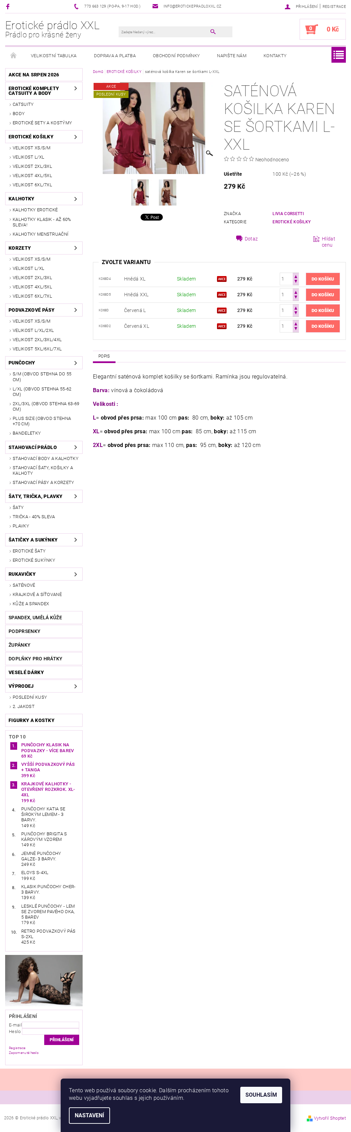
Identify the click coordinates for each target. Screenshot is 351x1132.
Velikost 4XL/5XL (32, 175)
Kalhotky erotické (35, 209)
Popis (104, 356)
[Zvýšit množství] (296, 276)
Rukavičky (22, 574)
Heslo (15, 1031)
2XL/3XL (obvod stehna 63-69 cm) (46, 406)
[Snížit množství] (296, 282)
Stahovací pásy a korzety (43, 482)
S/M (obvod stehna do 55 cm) (42, 376)
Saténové (24, 585)
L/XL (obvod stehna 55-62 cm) (42, 391)
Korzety (20, 248)
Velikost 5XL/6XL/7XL (37, 348)
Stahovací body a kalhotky (45, 458)
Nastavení (89, 1115)
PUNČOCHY (22, 362)
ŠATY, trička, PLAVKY (35, 496)
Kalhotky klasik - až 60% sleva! (42, 222)
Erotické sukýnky (34, 560)
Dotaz (251, 238)
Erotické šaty (29, 550)
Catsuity (23, 104)
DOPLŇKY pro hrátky (36, 658)
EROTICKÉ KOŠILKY (31, 136)
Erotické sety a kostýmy (42, 122)
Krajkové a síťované (37, 594)
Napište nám (231, 55)
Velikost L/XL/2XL (33, 330)
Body (19, 113)
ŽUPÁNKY (20, 645)
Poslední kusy (30, 697)
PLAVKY (21, 525)
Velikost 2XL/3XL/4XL (37, 339)
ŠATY (18, 507)
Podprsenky (24, 631)
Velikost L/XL (28, 157)
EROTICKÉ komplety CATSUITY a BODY (34, 91)
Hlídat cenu (328, 242)
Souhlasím (261, 1095)
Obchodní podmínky (176, 55)
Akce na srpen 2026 (34, 74)
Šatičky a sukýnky (33, 540)
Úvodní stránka (13, 56)
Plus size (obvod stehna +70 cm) (42, 421)
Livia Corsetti (288, 213)
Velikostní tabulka (54, 55)
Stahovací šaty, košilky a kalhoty (43, 470)
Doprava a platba (115, 55)
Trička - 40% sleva (34, 516)
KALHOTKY (22, 198)
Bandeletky (27, 433)
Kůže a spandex (31, 603)
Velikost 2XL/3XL (32, 166)
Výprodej (21, 686)
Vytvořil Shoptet (330, 1118)
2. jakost (24, 706)
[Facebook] (8, 6)
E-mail (15, 1025)
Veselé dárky (26, 672)
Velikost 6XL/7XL (32, 184)
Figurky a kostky (32, 720)
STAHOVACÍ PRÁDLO (33, 447)
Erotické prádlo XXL (52, 29)
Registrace (334, 6)
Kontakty (275, 55)
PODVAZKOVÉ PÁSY (32, 310)
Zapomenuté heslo (24, 1053)
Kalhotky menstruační (40, 234)
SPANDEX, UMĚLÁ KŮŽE (35, 617)
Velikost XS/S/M (32, 147)
